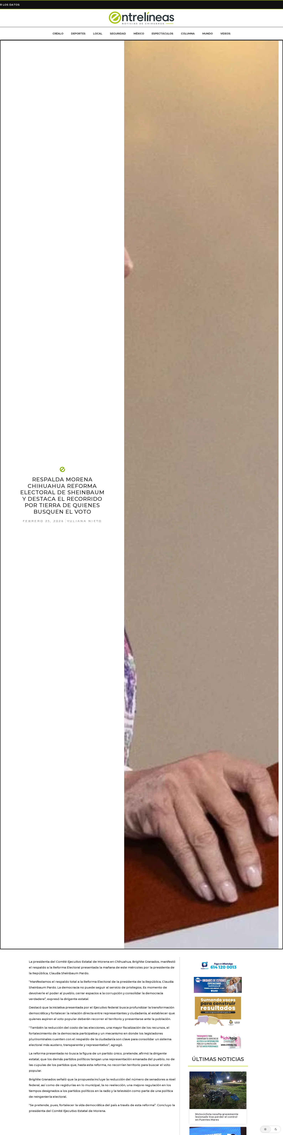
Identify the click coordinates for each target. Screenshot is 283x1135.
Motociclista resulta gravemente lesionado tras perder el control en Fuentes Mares (216, 1117)
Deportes (78, 33)
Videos (225, 33)
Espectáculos (162, 33)
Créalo (58, 33)
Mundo (207, 33)
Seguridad (118, 33)
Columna (188, 33)
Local (97, 33)
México (139, 33)
